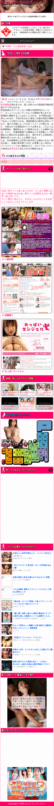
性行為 (45, 99)
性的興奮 (5, 104)
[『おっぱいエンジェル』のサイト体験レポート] (27, 344)
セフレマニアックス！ (35, 804)
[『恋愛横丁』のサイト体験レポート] (27, 288)
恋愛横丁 (9, 315)
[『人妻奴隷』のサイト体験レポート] (27, 232)
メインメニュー (27, 41)
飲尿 (38, 704)
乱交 (5, 161)
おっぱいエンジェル (14, 371)
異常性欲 (13, 148)
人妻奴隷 (9, 259)
